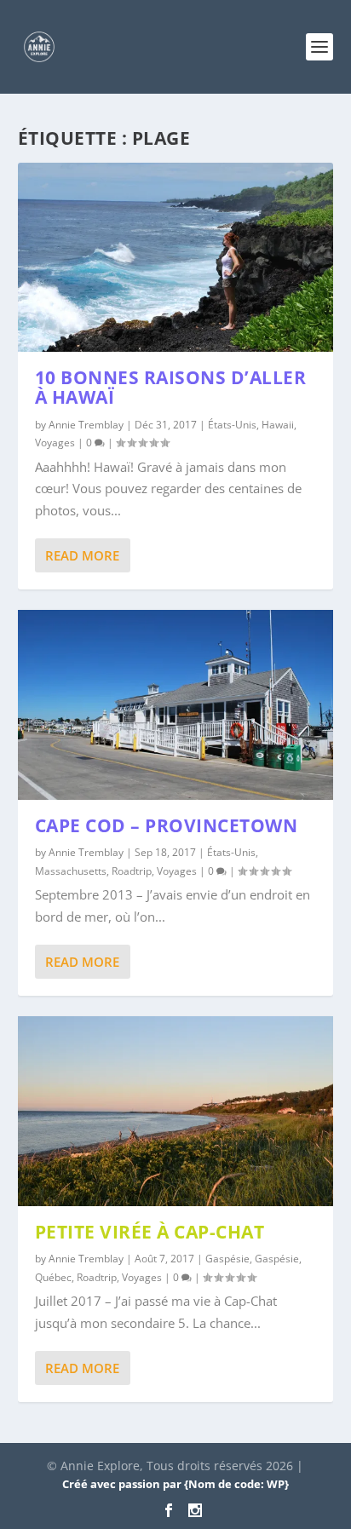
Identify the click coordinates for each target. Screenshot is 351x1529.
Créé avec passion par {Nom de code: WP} (175, 1484)
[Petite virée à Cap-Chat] (176, 1110)
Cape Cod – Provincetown (166, 825)
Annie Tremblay (86, 424)
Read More (82, 555)
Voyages (55, 442)
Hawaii (278, 424)
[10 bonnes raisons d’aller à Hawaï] (176, 257)
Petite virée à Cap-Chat (150, 1232)
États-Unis (232, 424)
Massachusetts (70, 871)
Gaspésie (227, 1258)
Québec (53, 1277)
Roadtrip (132, 871)
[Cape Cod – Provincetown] (176, 704)
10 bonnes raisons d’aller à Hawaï (171, 387)
